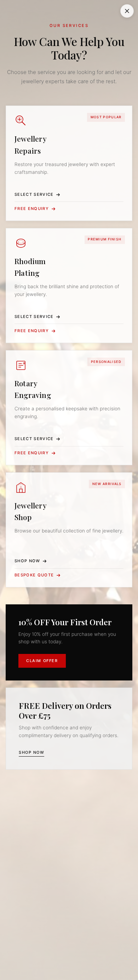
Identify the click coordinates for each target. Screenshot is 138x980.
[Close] (127, 11)
